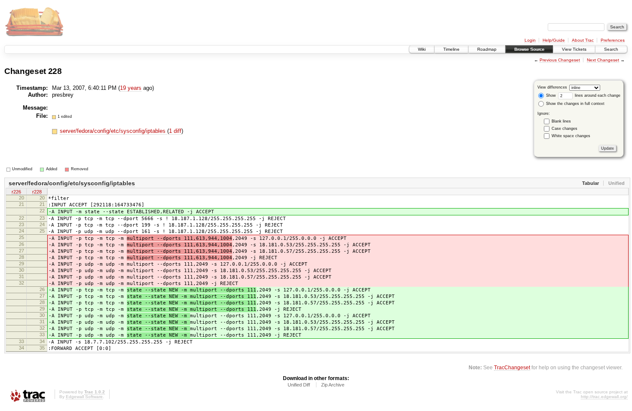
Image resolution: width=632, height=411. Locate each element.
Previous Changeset (560, 60)
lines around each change (597, 95)
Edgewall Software (84, 396)
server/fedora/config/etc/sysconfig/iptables (113, 131)
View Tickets (574, 49)
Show (550, 95)
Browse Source (529, 49)
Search (611, 49)
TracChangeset (512, 367)
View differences (552, 87)
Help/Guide (554, 40)
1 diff (175, 131)
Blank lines (561, 121)
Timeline (451, 49)
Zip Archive (332, 384)
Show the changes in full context (574, 103)
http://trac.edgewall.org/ (604, 396)
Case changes (564, 128)
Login (530, 40)
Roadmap (487, 49)
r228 (37, 191)
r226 (16, 191)
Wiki (422, 49)
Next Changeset (603, 60)
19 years (130, 88)
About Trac (583, 40)
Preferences (613, 40)
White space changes (571, 136)
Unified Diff (299, 384)
